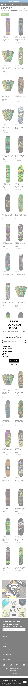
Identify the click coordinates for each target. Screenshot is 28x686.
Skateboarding (8, 348)
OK (24, 681)
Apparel (7, 356)
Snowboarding (8, 351)
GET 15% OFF (14, 360)
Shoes (6, 353)
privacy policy (9, 684)
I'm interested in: (6, 346)
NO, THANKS (14, 364)
